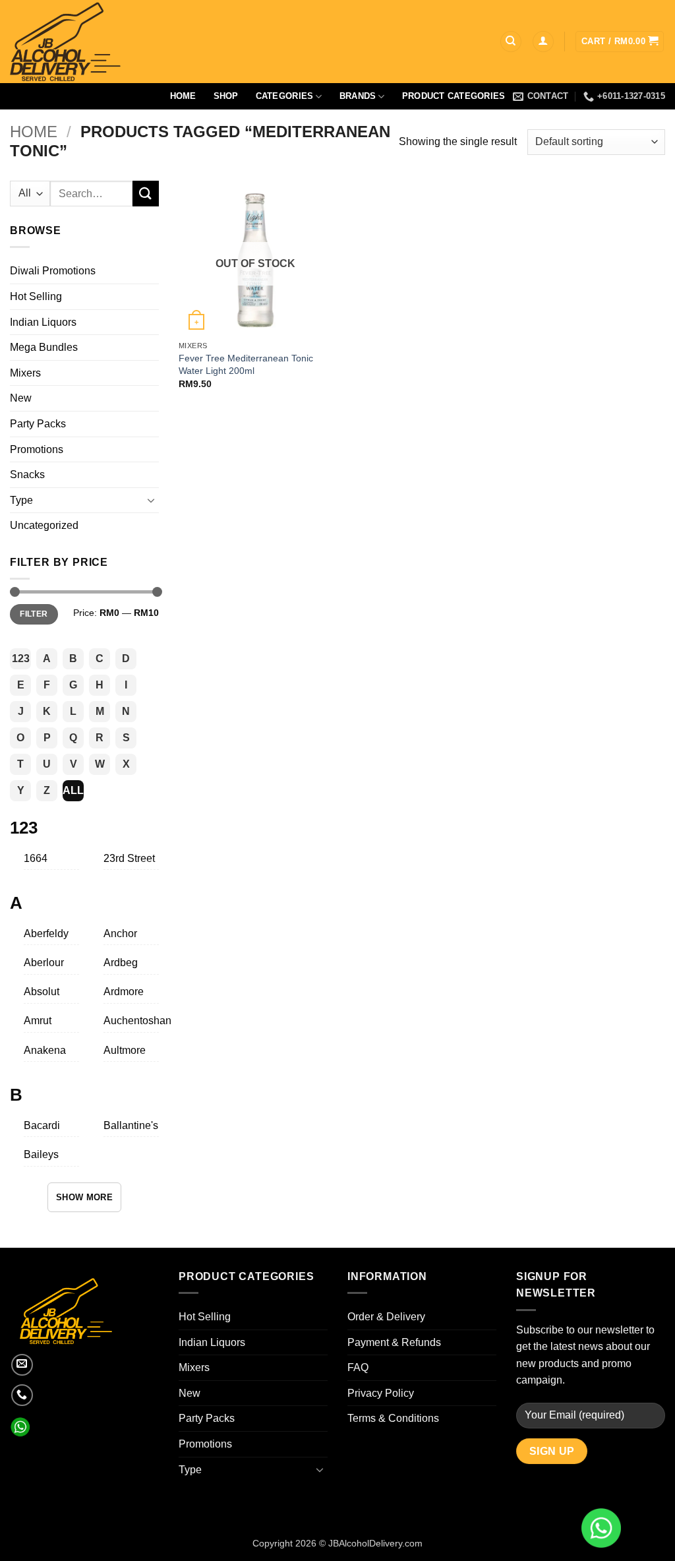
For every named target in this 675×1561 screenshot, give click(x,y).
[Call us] (22, 1395)
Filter (33, 614)
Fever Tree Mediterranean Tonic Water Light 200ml (246, 364)
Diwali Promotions (53, 270)
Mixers (25, 373)
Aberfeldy (46, 933)
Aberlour (44, 962)
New (21, 398)
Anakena (45, 1050)
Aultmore (124, 1050)
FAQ (357, 1367)
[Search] (510, 42)
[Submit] (145, 193)
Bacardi (42, 1125)
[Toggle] (151, 500)
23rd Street (129, 858)
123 (21, 658)
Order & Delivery (386, 1316)
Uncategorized (44, 525)
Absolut (41, 991)
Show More (84, 1197)
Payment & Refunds (394, 1342)
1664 (35, 858)
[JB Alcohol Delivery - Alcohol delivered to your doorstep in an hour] (128, 41)
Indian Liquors (43, 322)
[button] (543, 42)
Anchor (120, 933)
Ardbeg (120, 962)
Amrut (37, 1020)
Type (21, 500)
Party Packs (38, 423)
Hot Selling (36, 296)
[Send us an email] (22, 1365)
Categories (285, 96)
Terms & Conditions (393, 1418)
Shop (226, 96)
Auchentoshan (137, 1020)
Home (183, 96)
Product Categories (454, 96)
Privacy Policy (380, 1393)
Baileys (41, 1154)
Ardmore (123, 991)
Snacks (27, 474)
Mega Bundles (44, 347)
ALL (73, 790)
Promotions (36, 449)
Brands (357, 96)
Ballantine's (130, 1125)
